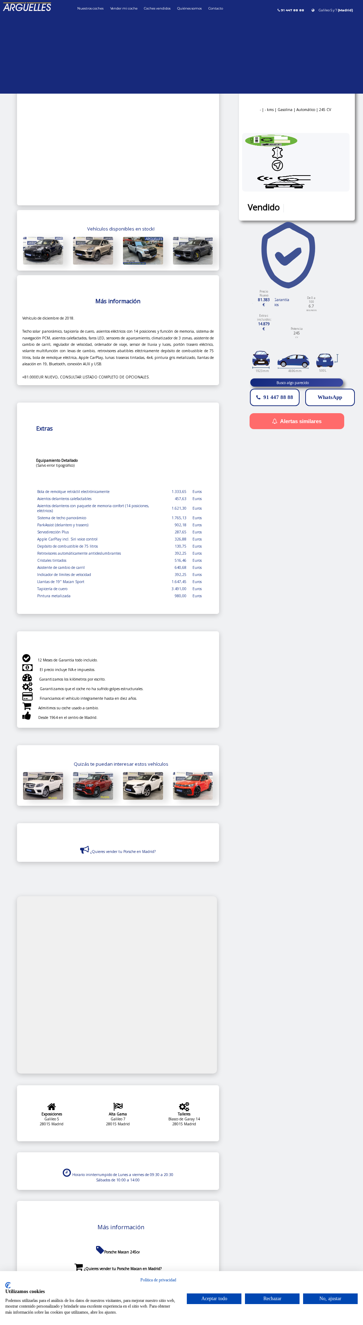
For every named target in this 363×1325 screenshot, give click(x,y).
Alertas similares (301, 421)
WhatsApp (330, 397)
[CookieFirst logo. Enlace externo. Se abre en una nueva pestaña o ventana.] (8, 1285)
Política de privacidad (158, 1279)
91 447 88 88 (278, 397)
